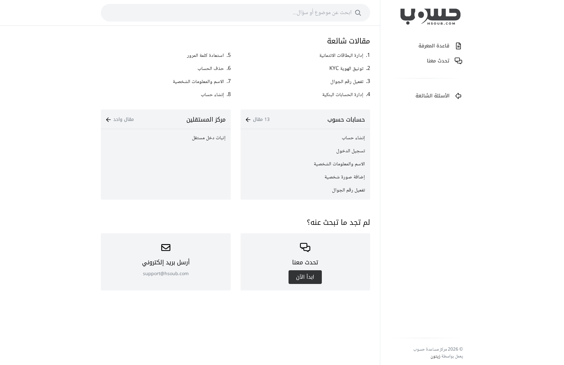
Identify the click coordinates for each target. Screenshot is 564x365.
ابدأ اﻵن (305, 277)
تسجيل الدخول (350, 151)
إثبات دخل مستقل (209, 138)
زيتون (435, 356)
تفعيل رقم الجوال (348, 190)
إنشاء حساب (353, 138)
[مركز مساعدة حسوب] (430, 18)
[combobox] (235, 13)
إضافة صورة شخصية (344, 177)
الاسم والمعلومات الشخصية (339, 164)
